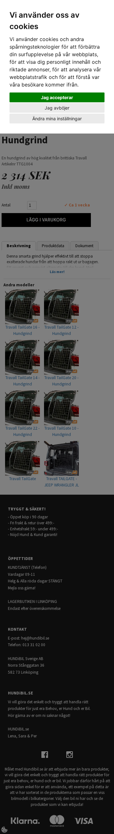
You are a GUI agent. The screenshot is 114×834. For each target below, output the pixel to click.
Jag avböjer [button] (57, 107)
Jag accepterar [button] (57, 97)
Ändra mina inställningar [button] (57, 118)
